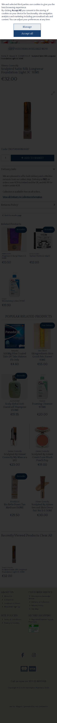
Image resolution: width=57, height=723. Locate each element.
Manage (27, 26)
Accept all (27, 33)
